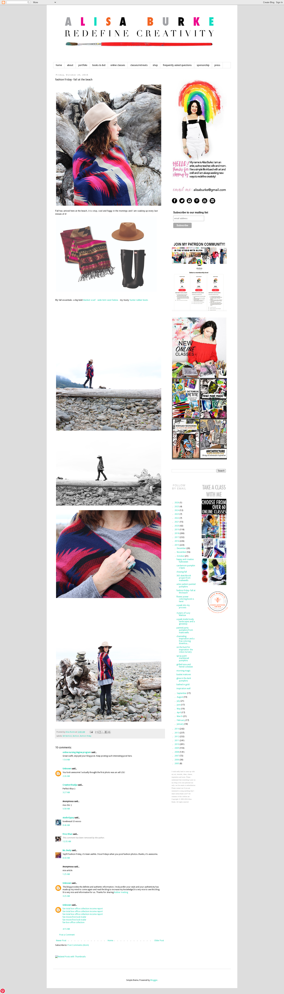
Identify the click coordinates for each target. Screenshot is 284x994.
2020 (177, 526)
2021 (177, 522)
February (181, 720)
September (182, 693)
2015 (177, 545)
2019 (177, 529)
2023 (177, 514)
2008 (177, 752)
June (179, 705)
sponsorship (203, 65)
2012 (177, 736)
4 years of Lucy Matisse (183, 614)
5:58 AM (66, 809)
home (59, 65)
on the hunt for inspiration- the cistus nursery (185, 649)
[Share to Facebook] (106, 732)
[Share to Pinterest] (109, 732)
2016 (177, 541)
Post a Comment (67, 935)
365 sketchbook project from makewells (184, 578)
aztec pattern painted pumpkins (186, 585)
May (179, 709)
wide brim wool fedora (107, 300)
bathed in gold (183, 684)
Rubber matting (121, 892)
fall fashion (67, 736)
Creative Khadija (70, 785)
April (179, 712)
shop (155, 65)
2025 (177, 506)
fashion (76, 736)
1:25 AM (66, 874)
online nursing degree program (77, 752)
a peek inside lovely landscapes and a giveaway (186, 621)
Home (110, 940)
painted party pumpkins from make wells (185, 630)
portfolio (82, 65)
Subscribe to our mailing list (190, 212)
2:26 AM (66, 776)
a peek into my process (183, 606)
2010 (177, 744)
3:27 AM (66, 792)
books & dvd (98, 65)
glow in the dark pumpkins (184, 679)
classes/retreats (139, 65)
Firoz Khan (67, 834)
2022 (177, 518)
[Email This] (96, 732)
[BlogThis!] (99, 732)
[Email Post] (91, 732)
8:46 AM (66, 825)
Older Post (159, 940)
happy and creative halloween (185, 560)
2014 (177, 729)
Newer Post (61, 940)
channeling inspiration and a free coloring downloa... (185, 640)
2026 (177, 502)
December (181, 548)
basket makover (184, 674)
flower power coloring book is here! (185, 599)
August (180, 697)
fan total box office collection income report (83, 908)
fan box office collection (73, 922)
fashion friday (85, 736)
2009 (177, 748)
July (178, 701)
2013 (177, 733)
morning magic (183, 671)
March (180, 716)
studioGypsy (68, 817)
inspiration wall (183, 688)
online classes (117, 65)
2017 (177, 537)
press (217, 65)
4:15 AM (66, 929)
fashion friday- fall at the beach (186, 591)
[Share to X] (103, 732)
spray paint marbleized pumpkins (183, 658)
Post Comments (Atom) (78, 945)
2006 (177, 760)
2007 (177, 756)
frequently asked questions (177, 65)
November (182, 552)
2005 (177, 763)
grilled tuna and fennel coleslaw (185, 665)
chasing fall (182, 572)
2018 (177, 533)
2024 (177, 510)
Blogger (153, 980)
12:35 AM (67, 841)
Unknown (67, 768)
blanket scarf (89, 300)
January (180, 724)
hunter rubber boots (139, 300)
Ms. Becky (67, 850)
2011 (177, 740)
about (70, 65)
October (181, 556)
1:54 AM (66, 760)
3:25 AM (66, 896)
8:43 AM (66, 858)
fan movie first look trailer (74, 917)
